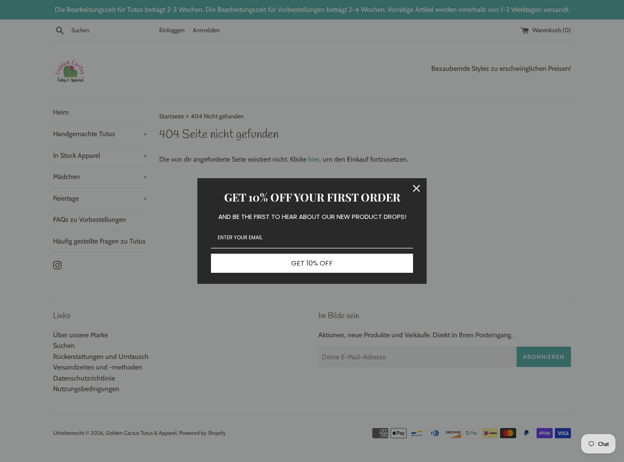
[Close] (416, 188)
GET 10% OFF (312, 263)
